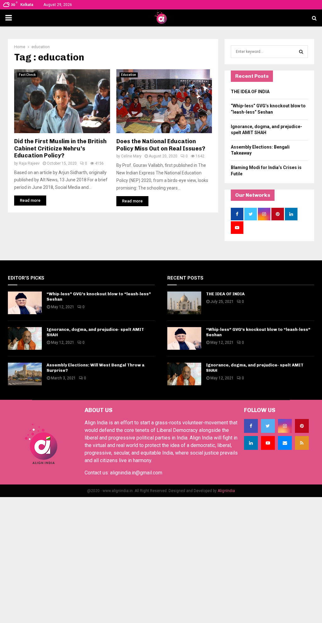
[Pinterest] (302, 426)
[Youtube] (268, 443)
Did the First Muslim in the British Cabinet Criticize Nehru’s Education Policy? (60, 148)
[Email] (285, 443)
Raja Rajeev (29, 163)
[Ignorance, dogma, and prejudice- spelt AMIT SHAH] (25, 338)
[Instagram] (285, 426)
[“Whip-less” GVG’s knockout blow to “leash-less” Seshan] (25, 303)
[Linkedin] (251, 443)
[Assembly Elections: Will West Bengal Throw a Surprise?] (25, 374)
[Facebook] (251, 426)
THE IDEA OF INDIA (250, 91)
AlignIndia (226, 491)
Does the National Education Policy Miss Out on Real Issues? (160, 145)
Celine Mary (131, 156)
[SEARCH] (301, 51)
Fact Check (27, 74)
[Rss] (302, 443)
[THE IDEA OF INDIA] (184, 303)
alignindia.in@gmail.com (136, 473)
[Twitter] (268, 426)
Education (128, 74)
